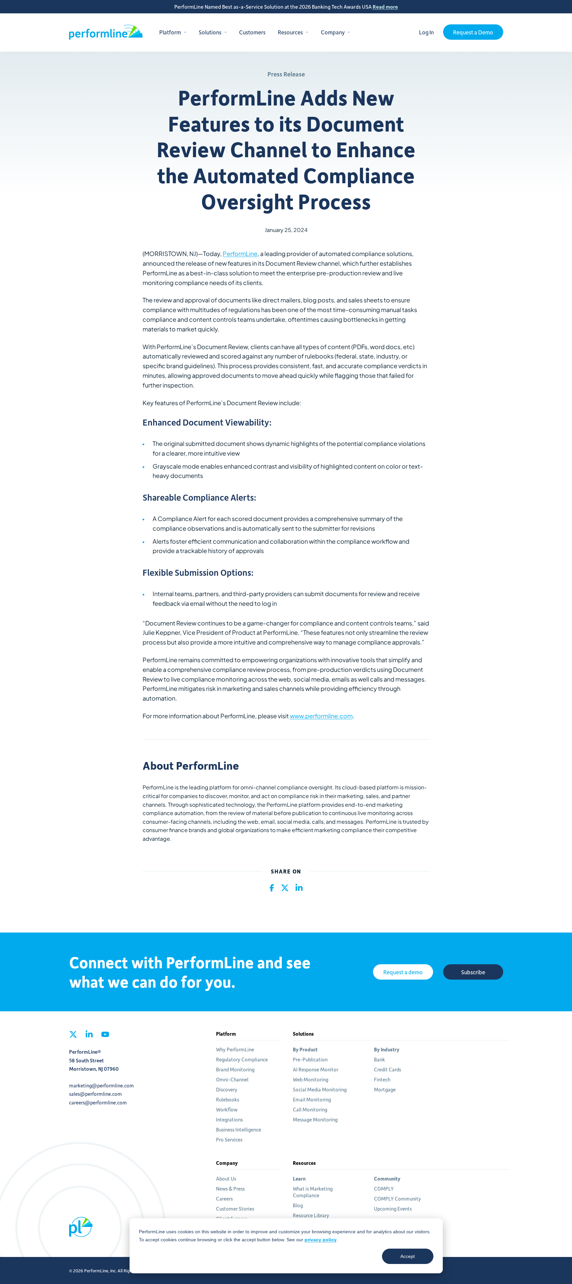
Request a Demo (473, 32)
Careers (224, 1198)
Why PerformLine (235, 1049)
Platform (170, 32)
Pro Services (229, 1139)
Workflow (226, 1109)
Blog (298, 1205)
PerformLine (106, 32)
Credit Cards (387, 1069)
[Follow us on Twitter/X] (73, 1036)
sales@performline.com (95, 1093)
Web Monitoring (310, 1079)
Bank (379, 1059)
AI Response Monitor (315, 1069)
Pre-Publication (310, 1059)
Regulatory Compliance (242, 1059)
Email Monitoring (312, 1099)
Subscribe (473, 972)
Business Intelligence (238, 1129)
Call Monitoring (310, 1109)
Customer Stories (235, 1208)
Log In (426, 32)
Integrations (229, 1119)
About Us (226, 1178)
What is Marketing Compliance (313, 1192)
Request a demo (403, 972)
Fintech (382, 1079)
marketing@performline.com (101, 1085)
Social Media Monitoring (320, 1089)
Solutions (210, 32)
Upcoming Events (393, 1208)
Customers (252, 32)
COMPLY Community (397, 1198)
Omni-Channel (232, 1079)
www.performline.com (321, 716)
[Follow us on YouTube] (105, 1036)
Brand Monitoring (235, 1069)
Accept (407, 1256)
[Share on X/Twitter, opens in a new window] (285, 888)
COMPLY (384, 1188)
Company (333, 32)
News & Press (230, 1188)
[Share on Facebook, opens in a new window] (271, 888)
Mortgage (385, 1089)
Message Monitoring (315, 1119)
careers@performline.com (98, 1102)
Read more (385, 6)
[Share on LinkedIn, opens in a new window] (299, 888)
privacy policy (321, 1239)
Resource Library (311, 1215)
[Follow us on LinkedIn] (89, 1036)
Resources (290, 32)
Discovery (226, 1089)
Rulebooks (227, 1099)
